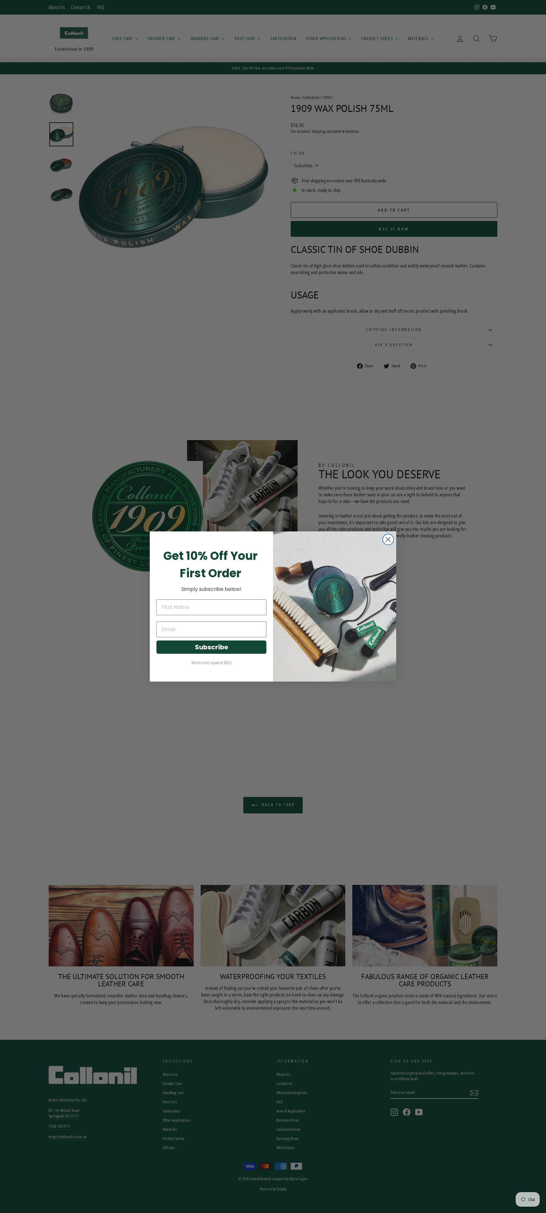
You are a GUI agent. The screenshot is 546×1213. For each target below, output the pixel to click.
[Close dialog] (388, 539)
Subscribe (211, 647)
